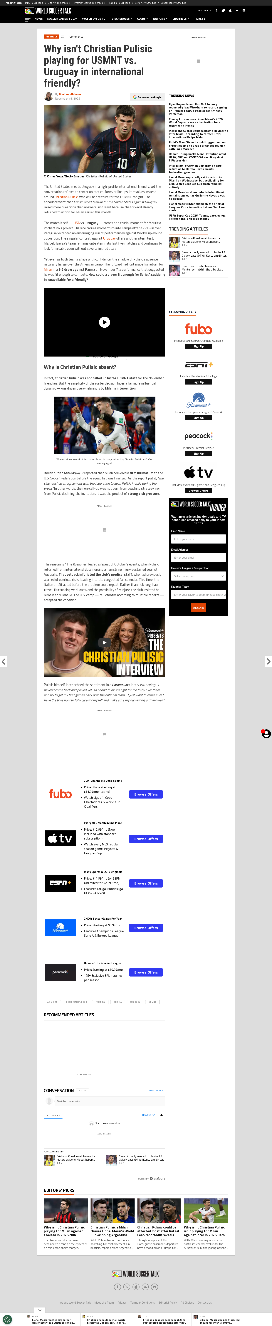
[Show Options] (222, 576)
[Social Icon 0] (117, 1286)
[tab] (53, 1115)
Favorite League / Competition (190, 568)
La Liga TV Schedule (119, 3)
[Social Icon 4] (154, 1286)
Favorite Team (180, 586)
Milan (48, 269)
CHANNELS (179, 18)
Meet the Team (104, 1302)
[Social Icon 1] (126, 1286)
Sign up (159, 1090)
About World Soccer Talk (75, 1302)
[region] (104, 1134)
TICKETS (199, 18)
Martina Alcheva (70, 94)
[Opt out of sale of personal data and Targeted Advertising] (7, 1319)
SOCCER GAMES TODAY (62, 18)
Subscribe (198, 607)
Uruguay (109, 238)
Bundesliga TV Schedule (173, 3)
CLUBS (141, 18)
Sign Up (199, 346)
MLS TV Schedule (34, 3)
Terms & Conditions (142, 1302)
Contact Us (205, 1302)
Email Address (180, 549)
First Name (178, 531)
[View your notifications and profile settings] (161, 1115)
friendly (100, 1002)
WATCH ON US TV (93, 18)
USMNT (152, 1002)
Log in (151, 1090)
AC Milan (52, 1002)
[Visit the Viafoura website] (157, 1178)
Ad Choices (187, 1302)
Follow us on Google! (150, 97)
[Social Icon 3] (145, 1286)
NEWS (39, 18)
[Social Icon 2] (136, 1286)
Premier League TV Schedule (89, 3)
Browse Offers (146, 794)
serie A (118, 1002)
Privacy (122, 1302)
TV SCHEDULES (120, 18)
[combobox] (197, 576)
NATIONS (159, 18)
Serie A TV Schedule (145, 3)
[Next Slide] (162, 1048)
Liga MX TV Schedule (59, 3)
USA (76, 222)
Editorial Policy (168, 1302)
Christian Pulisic (66, 196)
